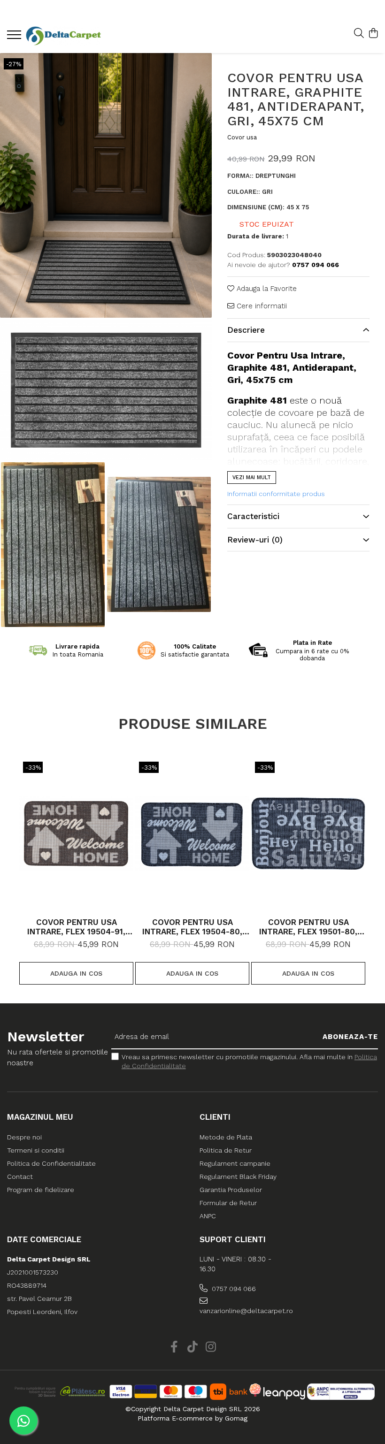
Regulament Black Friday (238, 1176)
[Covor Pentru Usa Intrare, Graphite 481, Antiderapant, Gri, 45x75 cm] (106, 185)
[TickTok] (193, 1347)
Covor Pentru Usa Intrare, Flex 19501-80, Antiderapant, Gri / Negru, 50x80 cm (308, 926)
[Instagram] (211, 1347)
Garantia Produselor (231, 1189)
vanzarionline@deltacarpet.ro (244, 1310)
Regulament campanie (235, 1163)
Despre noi (24, 1137)
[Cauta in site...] (359, 33)
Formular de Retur (228, 1203)
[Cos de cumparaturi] (373, 33)
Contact (20, 1176)
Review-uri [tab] (255, 539)
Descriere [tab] (246, 330)
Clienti (215, 1117)
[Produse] (15, 38)
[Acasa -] (63, 36)
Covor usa (242, 137)
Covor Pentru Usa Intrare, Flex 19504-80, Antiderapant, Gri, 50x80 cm (192, 926)
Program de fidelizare (40, 1189)
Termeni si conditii (35, 1150)
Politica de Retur (226, 1150)
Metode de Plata (226, 1137)
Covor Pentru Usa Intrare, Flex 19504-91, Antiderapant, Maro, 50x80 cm (76, 926)
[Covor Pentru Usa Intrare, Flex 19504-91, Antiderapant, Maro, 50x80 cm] (76, 833)
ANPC (208, 1216)
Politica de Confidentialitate (51, 1163)
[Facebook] (174, 1347)
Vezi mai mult (251, 477)
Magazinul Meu (40, 1117)
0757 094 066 (233, 1288)
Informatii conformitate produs (276, 493)
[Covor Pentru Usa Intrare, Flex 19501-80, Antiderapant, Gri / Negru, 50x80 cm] (308, 833)
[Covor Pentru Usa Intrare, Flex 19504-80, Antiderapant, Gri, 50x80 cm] (192, 833)
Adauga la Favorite (265, 288)
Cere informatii (260, 306)
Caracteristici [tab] (253, 516)
